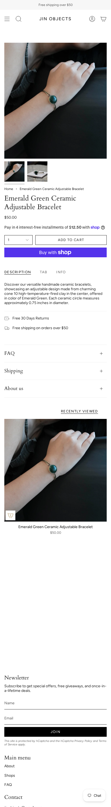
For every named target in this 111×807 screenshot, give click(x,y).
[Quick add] (10, 515)
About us (13, 388)
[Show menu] (7, 19)
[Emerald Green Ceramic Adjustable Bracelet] (55, 470)
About (9, 766)
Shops (9, 775)
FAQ (9, 353)
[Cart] (103, 19)
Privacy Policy (83, 741)
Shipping (13, 371)
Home (8, 189)
